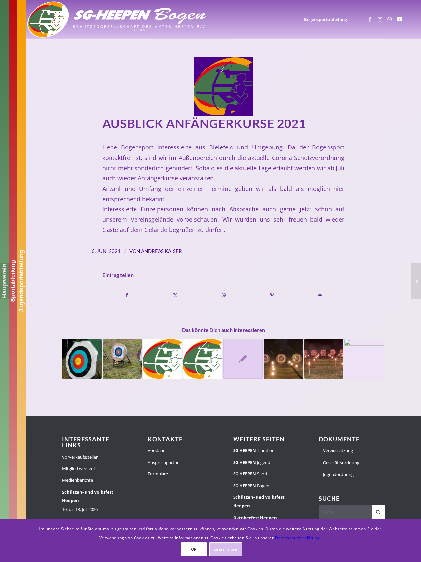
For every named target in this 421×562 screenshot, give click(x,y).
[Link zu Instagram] (380, 19)
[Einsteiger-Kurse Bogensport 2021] (416, 281)
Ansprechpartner (164, 462)
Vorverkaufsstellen (80, 457)
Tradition (254, 450)
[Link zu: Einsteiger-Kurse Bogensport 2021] (82, 359)
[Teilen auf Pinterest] (272, 295)
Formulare (158, 474)
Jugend (251, 462)
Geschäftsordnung (340, 463)
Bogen (251, 486)
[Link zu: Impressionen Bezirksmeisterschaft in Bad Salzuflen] (364, 359)
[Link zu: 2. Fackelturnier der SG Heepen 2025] (283, 359)
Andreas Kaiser (161, 251)
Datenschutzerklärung (297, 538)
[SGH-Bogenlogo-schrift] (117, 19)
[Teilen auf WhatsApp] (224, 295)
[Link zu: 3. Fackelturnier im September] (324, 359)
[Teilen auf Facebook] (127, 295)
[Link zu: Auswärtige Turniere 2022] (203, 359)
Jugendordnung (338, 474)
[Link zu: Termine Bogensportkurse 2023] (162, 359)
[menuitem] (325, 19)
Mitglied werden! (78, 468)
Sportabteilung (13, 281)
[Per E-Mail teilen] (320, 295)
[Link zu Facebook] (370, 19)
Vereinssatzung (337, 450)
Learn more (225, 549)
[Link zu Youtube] (400, 19)
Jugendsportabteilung (21, 281)
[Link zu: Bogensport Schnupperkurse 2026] (122, 359)
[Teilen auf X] (175, 295)
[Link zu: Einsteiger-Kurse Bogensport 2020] (243, 359)
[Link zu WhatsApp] (390, 19)
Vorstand (157, 450)
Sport (250, 474)
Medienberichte (77, 480)
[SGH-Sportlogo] (223, 86)
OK (194, 549)
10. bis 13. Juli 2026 (87, 500)
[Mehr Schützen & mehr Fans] (5, 281)
